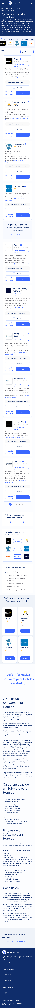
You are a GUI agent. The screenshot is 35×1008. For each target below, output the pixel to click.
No (24, 522)
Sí (10, 522)
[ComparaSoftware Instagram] (13, 962)
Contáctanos (7, 980)
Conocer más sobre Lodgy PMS (14, 437)
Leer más (6, 33)
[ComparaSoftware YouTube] (7, 962)
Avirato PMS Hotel (24, 619)
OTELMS (18, 461)
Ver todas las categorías (16, 941)
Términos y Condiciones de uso (11, 1005)
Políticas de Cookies (21, 1003)
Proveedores (7, 975)
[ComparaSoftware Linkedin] (3, 962)
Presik (16, 59)
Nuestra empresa (8, 969)
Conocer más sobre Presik (12, 78)
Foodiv (17, 245)
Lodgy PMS (19, 422)
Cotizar (23, 93)
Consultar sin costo (9, 93)
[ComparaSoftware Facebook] (10, 962)
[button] (17, 82)
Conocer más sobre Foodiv (21, 264)
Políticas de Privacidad (8, 1003)
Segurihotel (19, 144)
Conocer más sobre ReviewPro (17, 396)
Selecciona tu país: (8, 987)
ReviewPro (18, 378)
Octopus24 (19, 186)
